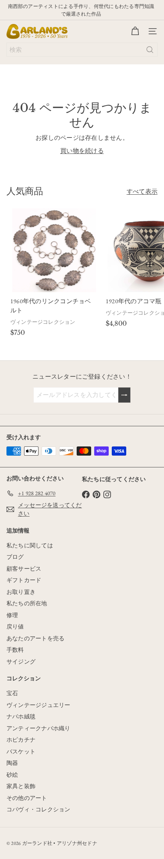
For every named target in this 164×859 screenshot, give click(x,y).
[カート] (135, 31)
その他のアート (26, 797)
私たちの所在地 (26, 603)
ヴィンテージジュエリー (38, 705)
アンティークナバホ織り (38, 728)
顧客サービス (23, 568)
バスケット (20, 751)
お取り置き (20, 591)
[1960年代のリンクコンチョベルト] (54, 273)
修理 (12, 615)
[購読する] (124, 395)
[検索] (150, 50)
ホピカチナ (20, 739)
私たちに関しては (29, 545)
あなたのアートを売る (35, 638)
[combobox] (82, 50)
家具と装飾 (20, 786)
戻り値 (15, 626)
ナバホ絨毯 (20, 716)
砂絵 (12, 774)
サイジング (20, 661)
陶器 (12, 762)
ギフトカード (23, 580)
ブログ (15, 556)
